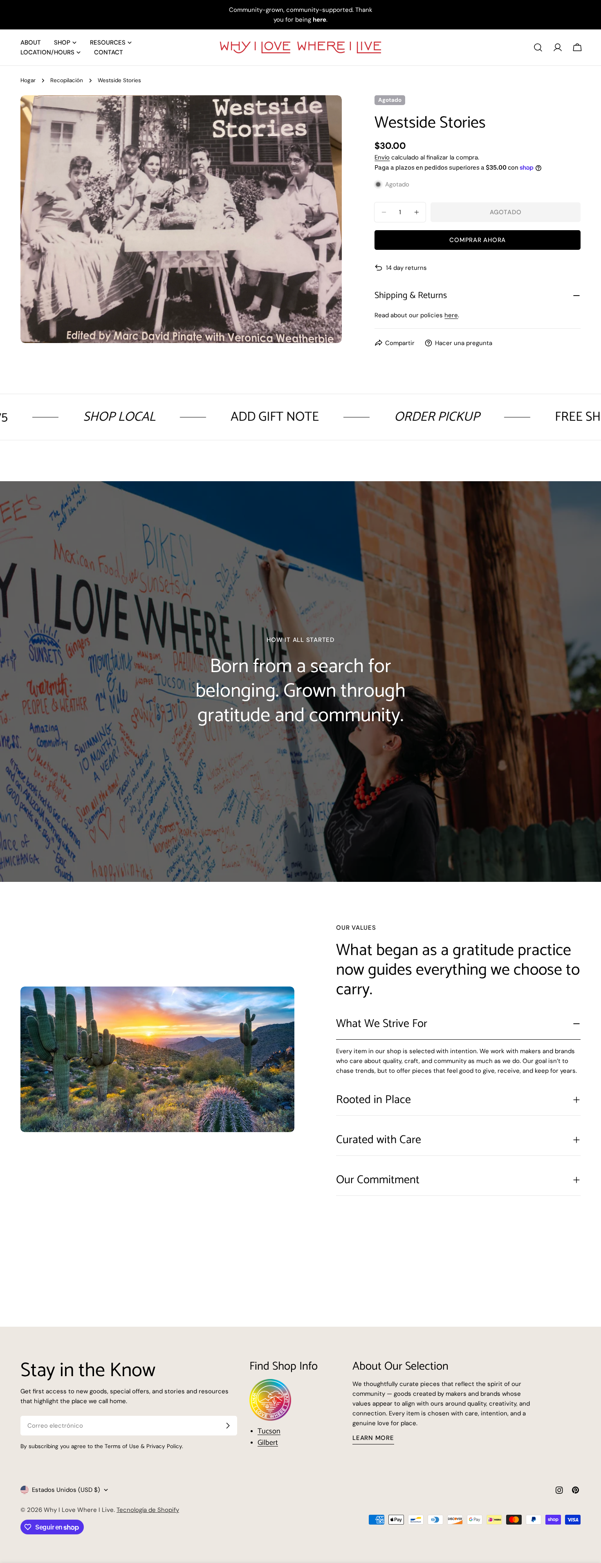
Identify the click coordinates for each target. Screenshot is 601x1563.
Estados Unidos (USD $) (66, 1490)
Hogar (28, 80)
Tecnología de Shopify (148, 1510)
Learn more (373, 1438)
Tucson (269, 1431)
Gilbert (268, 1443)
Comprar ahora (477, 240)
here (451, 315)
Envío (382, 157)
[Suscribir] (227, 1425)
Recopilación (66, 80)
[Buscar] (538, 47)
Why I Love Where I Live (79, 1510)
